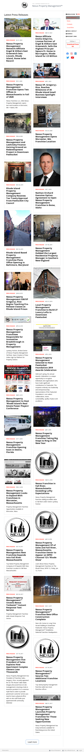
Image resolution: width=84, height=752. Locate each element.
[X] (68, 57)
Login (80, 750)
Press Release (10, 40)
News (68, 21)
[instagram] (71, 53)
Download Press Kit (73, 45)
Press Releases (72, 18)
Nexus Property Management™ (47, 6)
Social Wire (70, 27)
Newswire (5, 750)
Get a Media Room (69, 750)
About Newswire (56, 750)
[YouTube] (72, 57)
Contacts (69, 24)
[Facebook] (67, 53)
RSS (78, 14)
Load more (32, 742)
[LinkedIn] (75, 53)
